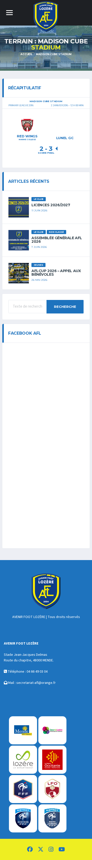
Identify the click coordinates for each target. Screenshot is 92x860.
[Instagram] (51, 850)
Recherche (65, 307)
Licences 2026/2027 (50, 205)
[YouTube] (61, 850)
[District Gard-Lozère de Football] (52, 818)
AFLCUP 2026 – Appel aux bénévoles (56, 273)
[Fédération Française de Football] (23, 789)
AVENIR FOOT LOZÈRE (28, 617)
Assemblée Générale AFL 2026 (56, 240)
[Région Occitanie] (52, 760)
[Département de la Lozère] (23, 760)
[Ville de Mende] (23, 730)
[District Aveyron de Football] (23, 818)
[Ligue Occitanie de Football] (52, 789)
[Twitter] (40, 850)
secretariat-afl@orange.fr (36, 682)
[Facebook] (30, 850)
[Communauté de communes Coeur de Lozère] (52, 730)
